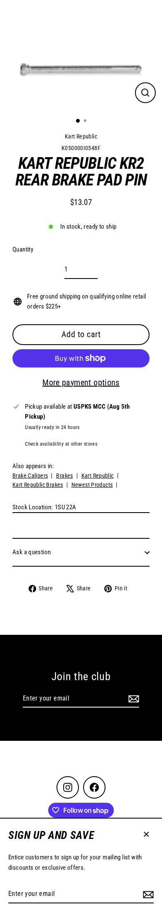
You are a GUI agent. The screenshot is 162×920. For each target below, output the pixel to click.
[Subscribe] (147, 894)
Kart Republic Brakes (37, 484)
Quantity (22, 249)
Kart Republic (81, 136)
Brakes (64, 475)
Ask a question (31, 552)
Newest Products (92, 484)
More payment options (81, 382)
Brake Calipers (30, 475)
